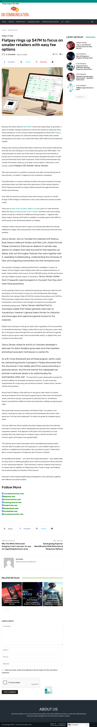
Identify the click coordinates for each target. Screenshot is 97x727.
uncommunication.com (14, 494)
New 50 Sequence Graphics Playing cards (32, 603)
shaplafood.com (10, 505)
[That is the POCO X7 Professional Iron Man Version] (12, 594)
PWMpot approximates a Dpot (85, 88)
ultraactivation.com (12, 499)
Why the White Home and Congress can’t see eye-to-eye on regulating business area (16, 546)
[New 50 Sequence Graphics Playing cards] (32, 594)
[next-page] (7, 610)
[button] (92, 21)
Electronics (32, 600)
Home (4, 30)
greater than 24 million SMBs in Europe (25, 209)
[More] (52, 61)
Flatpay (57, 133)
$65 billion (28, 127)
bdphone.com (9, 496)
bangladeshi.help (11, 508)
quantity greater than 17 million (26, 212)
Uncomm (11, 54)
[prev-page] (3, 610)
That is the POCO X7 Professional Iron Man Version (12, 602)
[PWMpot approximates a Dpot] (70, 87)
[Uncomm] (4, 54)
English (75, 725)
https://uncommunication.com (26, 561)
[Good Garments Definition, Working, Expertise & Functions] (53, 594)
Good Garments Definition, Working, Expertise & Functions (53, 602)
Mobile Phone (13, 30)
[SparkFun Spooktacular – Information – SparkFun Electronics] (70, 77)
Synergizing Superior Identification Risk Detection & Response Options (48, 546)
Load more (80, 97)
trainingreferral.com (12, 502)
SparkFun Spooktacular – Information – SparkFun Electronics (85, 78)
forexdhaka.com (10, 511)
